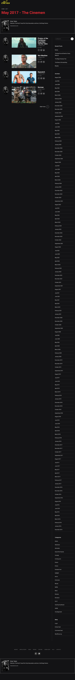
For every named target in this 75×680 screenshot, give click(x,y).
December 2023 (58, 190)
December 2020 (58, 317)
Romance (57, 597)
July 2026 (57, 81)
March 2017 (57, 476)
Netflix (56, 587)
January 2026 (58, 102)
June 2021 (57, 296)
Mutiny (56, 50)
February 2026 (58, 98)
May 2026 (57, 88)
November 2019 (58, 363)
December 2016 (58, 487)
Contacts (58, 649)
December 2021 (58, 275)
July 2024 (57, 165)
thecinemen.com (14, 25)
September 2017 (59, 455)
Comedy (57, 555)
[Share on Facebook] (39, 50)
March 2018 (57, 434)
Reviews (57, 594)
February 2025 (58, 141)
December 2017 (58, 444)
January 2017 (58, 483)
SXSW (56, 608)
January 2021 (58, 314)
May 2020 (57, 342)
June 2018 (57, 423)
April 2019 (57, 388)
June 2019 (57, 381)
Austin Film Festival (59, 551)
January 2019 (58, 399)
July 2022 (57, 250)
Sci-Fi (56, 601)
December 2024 (58, 148)
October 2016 (58, 494)
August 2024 (58, 162)
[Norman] (24, 94)
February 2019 (58, 395)
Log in (56, 623)
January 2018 (58, 441)
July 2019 (57, 377)
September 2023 (59, 201)
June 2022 (57, 254)
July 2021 (57, 293)
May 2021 (57, 300)
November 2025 (58, 109)
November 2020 (58, 321)
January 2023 (58, 229)
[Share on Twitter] (41, 50)
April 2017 (57, 473)
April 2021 (57, 303)
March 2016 (57, 519)
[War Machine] (24, 61)
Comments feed (59, 630)
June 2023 (57, 211)
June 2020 (57, 338)
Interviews (57, 580)
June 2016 (57, 508)
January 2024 (58, 187)
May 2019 (57, 384)
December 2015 (58, 529)
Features (40, 649)
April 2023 (57, 218)
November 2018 (58, 406)
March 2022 (57, 264)
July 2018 (57, 420)
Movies (56, 583)
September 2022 (59, 243)
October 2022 (58, 240)
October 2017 (58, 452)
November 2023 (58, 194)
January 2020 (58, 356)
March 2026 (57, 95)
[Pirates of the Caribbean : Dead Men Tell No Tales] (24, 42)
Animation (57, 548)
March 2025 (57, 137)
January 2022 (58, 271)
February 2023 (58, 225)
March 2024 (57, 180)
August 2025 (58, 119)
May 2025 (57, 130)
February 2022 (58, 268)
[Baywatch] (24, 77)
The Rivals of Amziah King (61, 62)
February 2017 (58, 480)
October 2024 (58, 155)
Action (56, 541)
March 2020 (57, 349)
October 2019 (58, 367)
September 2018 (59, 413)
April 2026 (57, 91)
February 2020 (58, 353)
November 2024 (58, 151)
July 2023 (57, 208)
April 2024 (57, 176)
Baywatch (41, 72)
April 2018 (57, 430)
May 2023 (57, 215)
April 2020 (57, 346)
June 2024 (57, 169)
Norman (41, 87)
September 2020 (59, 328)
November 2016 (58, 490)
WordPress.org (58, 634)
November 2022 (58, 236)
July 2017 (57, 462)
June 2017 (57, 466)
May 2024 (57, 172)
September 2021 (59, 285)
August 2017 (58, 459)
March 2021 (57, 307)
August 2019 (58, 374)
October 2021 (58, 282)
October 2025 (58, 112)
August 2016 (58, 501)
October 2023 (58, 197)
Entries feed (58, 627)
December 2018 (58, 402)
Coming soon (58, 558)
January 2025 (58, 144)
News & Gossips (23, 649)
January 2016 (58, 526)
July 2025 (57, 123)
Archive (16, 649)
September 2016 (59, 497)
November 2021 (58, 278)
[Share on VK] (44, 50)
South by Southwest (59, 604)
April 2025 (57, 134)
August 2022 (58, 247)
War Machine (42, 55)
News (56, 590)
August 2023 (58, 204)
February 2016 (58, 522)
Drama (56, 562)
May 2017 (57, 469)
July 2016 (57, 504)
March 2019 (57, 391)
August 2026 (58, 77)
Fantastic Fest (58, 569)
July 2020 (57, 335)
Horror (56, 576)
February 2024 (58, 183)
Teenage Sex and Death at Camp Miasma (62, 54)
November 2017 (58, 448)
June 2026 (57, 84)
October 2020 (58, 324)
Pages (29, 649)
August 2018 (58, 416)
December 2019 (58, 360)
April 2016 (57, 515)
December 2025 (58, 105)
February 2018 (58, 437)
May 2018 (57, 427)
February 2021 (58, 310)
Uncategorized (58, 611)
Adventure (57, 544)
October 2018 (58, 409)
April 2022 (57, 261)
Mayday (57, 65)
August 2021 (58, 289)
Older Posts (42, 106)
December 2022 (58, 233)
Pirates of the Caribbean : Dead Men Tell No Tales (43, 41)
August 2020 (58, 331)
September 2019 (59, 370)
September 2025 (59, 116)
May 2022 (57, 257)
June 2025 (57, 127)
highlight (57, 573)
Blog (53, 649)
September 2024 (59, 158)
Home (2, 9)
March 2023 (57, 222)
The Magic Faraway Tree (60, 58)
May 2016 (57, 512)
